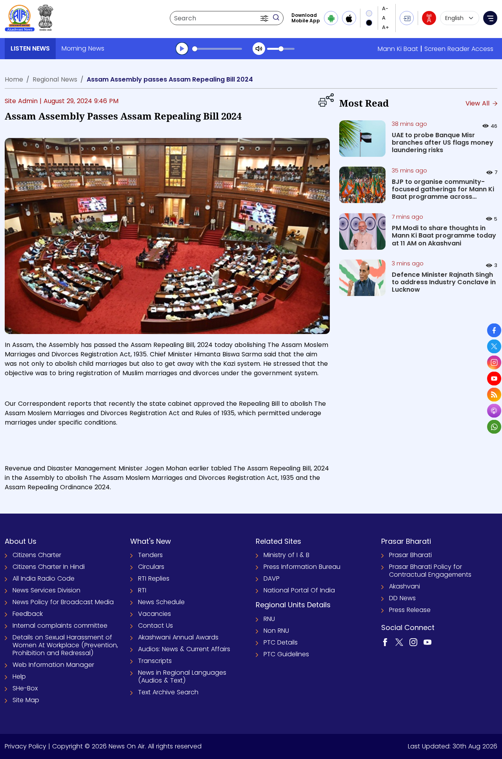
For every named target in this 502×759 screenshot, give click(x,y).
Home (14, 79)
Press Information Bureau (302, 566)
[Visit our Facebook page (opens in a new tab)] (385, 641)
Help (19, 676)
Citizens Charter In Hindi (49, 566)
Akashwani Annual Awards (178, 637)
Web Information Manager (53, 664)
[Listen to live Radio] (429, 18)
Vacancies (154, 613)
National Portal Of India (299, 590)
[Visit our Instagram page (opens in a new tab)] (413, 641)
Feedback (28, 613)
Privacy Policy (25, 746)
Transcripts (155, 660)
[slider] (217, 49)
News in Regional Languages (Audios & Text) (182, 676)
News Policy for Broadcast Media (63, 601)
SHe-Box (25, 688)
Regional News (55, 79)
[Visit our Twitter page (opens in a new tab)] (399, 641)
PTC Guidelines (286, 654)
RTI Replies (153, 578)
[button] (265, 18)
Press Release (410, 609)
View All (478, 103)
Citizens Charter (37, 554)
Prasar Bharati (410, 554)
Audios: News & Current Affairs (184, 649)
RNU (269, 618)
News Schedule (161, 601)
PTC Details (281, 642)
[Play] (182, 48)
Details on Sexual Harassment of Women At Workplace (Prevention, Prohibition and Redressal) (65, 645)
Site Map (26, 700)
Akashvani (404, 586)
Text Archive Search (168, 692)
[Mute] (259, 48)
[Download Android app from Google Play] (331, 18)
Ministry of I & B (286, 554)
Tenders (150, 554)
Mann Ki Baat (398, 48)
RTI (142, 590)
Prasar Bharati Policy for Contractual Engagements (430, 570)
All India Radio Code (44, 578)
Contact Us (155, 625)
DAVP (272, 578)
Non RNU (276, 630)
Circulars (151, 566)
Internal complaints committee (60, 625)
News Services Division (46, 590)
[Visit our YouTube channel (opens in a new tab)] (427, 641)
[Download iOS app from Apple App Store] (349, 18)
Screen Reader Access (458, 48)
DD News (402, 598)
